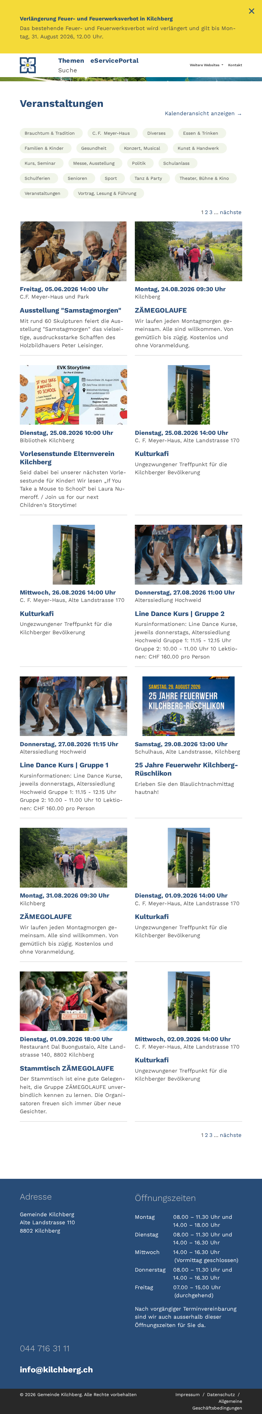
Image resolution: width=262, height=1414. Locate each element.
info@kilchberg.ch (56, 1369)
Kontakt (235, 65)
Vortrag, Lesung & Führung (107, 193)
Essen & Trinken (200, 133)
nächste (231, 212)
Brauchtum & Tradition (50, 133)
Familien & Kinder (44, 148)
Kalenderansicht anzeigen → (203, 113)
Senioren (77, 178)
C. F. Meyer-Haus (111, 133)
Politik (139, 163)
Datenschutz (221, 1394)
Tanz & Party (148, 178)
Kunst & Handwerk (198, 148)
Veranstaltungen (42, 193)
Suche (67, 70)
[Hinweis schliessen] (251, 12)
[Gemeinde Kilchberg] (35, 65)
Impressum (188, 1394)
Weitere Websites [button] (205, 65)
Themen (71, 60)
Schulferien (37, 178)
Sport (111, 178)
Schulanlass (176, 163)
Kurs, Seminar (40, 163)
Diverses (156, 133)
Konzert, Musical (142, 148)
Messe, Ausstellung (93, 163)
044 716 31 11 (45, 1348)
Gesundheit (93, 148)
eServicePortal (114, 60)
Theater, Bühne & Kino (204, 178)
